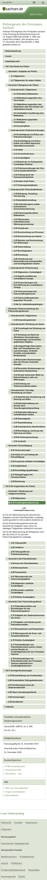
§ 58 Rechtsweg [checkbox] (18, 481)
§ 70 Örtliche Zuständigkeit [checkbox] (22, 597)
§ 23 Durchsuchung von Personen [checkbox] (28, 232)
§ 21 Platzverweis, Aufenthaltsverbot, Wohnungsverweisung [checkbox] (23, 221)
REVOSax (36, 14)
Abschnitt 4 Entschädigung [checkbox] (20, 446)
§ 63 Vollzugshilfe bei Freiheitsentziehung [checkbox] (20, 553)
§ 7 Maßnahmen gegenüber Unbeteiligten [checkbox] (25, 121)
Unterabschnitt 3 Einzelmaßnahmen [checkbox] (26, 190)
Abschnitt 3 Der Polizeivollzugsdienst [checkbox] (24, 602)
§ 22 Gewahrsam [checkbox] (21, 228)
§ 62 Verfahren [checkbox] (17, 547)
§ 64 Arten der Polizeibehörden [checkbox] (24, 563)
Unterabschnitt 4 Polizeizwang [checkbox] (24, 268)
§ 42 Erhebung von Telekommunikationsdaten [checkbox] (25, 385)
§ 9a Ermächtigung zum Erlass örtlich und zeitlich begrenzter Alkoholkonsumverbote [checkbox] (27, 143)
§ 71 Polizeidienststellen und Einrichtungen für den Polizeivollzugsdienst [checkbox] (23, 608)
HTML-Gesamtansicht (15, 766)
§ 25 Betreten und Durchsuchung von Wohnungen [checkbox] (28, 241)
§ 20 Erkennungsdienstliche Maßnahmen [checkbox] (26, 214)
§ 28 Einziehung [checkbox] (21, 255)
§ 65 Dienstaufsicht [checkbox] (19, 568)
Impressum (31, 822)
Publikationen (27, 856)
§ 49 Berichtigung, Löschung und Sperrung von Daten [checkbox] (28, 432)
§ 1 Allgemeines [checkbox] (18, 76)
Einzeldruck (10, 774)
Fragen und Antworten (15, 792)
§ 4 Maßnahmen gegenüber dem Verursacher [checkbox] (28, 99)
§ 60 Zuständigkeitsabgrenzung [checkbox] (24, 503)
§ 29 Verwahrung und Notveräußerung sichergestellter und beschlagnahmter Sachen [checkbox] (28, 261)
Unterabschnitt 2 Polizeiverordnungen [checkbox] (27, 130)
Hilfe (20, 774)
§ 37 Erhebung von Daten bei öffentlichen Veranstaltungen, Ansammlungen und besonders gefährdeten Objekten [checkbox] (27, 338)
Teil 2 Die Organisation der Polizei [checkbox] (20, 486)
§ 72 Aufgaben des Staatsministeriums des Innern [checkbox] (27, 616)
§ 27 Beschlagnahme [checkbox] (23, 251)
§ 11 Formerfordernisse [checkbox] (24, 154)
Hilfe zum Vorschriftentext (16, 788)
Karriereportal (8, 876)
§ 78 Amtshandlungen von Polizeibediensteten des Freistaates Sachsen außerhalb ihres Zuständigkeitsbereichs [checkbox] (26, 662)
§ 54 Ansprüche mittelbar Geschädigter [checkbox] (28, 461)
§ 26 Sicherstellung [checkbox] (22, 247)
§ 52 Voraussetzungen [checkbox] (20, 450)
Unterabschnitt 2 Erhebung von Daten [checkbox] (27, 324)
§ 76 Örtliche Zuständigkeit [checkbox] (22, 640)
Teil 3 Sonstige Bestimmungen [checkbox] (18, 671)
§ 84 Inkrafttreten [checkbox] (15, 702)
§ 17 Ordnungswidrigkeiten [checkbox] (25, 185)
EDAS (21, 876)
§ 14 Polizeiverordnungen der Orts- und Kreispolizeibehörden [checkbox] (29, 169)
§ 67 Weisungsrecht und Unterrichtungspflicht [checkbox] (21, 578)
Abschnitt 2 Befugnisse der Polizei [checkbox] (23, 85)
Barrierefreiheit (11, 795)
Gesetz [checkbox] (8, 56)
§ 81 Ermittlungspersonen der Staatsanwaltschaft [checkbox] (21, 686)
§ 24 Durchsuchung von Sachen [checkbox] (28, 236)
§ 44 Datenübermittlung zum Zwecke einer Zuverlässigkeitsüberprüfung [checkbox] (26, 405)
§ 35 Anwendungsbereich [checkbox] (25, 320)
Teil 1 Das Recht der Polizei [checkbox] (17, 66)
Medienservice (9, 856)
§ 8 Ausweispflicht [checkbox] (22, 126)
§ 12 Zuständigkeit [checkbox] (22, 158)
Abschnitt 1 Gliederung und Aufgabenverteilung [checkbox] (20, 492)
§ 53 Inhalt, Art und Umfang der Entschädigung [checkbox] (24, 456)
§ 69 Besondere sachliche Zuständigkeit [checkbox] (22, 591)
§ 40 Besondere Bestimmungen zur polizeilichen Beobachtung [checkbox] (29, 369)
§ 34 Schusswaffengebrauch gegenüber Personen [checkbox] (26, 299)
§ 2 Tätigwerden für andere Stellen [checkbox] (26, 80)
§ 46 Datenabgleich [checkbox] (22, 419)
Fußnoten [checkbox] (9, 707)
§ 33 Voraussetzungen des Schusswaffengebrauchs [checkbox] (25, 292)
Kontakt (18, 822)
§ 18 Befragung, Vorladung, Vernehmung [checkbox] (26, 195)
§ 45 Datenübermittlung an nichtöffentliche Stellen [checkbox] (25, 413)
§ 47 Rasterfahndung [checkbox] (23, 423)
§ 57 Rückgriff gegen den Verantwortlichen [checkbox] (22, 476)
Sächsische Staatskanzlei (15, 843)
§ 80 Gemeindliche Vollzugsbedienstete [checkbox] (25, 680)
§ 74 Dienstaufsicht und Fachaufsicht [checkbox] (27, 629)
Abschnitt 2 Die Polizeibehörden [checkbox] (22, 559)
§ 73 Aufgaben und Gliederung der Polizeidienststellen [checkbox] (26, 623)
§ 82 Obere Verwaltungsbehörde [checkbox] (22, 692)
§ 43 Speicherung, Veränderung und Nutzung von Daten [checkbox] (29, 398)
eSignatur (6, 829)
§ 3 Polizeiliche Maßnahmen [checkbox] (26, 94)
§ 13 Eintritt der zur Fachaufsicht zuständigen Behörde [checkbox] (28, 163)
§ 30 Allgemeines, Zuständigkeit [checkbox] (27, 272)
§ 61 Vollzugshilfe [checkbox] (18, 543)
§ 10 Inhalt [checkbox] (18, 150)
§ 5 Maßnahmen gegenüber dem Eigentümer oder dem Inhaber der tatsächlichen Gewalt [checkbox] (28, 106)
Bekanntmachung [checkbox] (13, 51)
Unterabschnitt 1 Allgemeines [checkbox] (24, 90)
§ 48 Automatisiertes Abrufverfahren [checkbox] (29, 427)
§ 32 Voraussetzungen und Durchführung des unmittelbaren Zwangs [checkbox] (28, 285)
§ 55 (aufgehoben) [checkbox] (19, 466)
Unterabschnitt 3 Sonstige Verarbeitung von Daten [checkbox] (22, 391)
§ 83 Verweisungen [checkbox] (16, 697)
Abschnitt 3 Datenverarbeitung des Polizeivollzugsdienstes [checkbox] (23, 310)
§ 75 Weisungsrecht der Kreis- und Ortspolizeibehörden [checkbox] (26, 634)
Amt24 (4, 863)
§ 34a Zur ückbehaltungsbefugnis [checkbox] (28, 304)
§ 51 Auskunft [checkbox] (20, 441)
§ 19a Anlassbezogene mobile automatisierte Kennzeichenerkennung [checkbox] (27, 206)
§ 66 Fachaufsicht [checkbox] (18, 572)
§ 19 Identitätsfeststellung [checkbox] (25, 200)
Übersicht (6, 822)
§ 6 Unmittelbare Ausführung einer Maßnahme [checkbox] (29, 114)
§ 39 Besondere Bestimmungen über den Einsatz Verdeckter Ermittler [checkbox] (27, 362)
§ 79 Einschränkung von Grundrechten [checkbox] (25, 676)
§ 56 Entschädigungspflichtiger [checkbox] (24, 470)
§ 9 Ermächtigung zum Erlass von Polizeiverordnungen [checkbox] (28, 136)
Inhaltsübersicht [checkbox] (12, 61)
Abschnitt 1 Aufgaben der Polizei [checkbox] (22, 71)
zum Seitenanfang (13, 813)
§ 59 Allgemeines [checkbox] (18, 498)
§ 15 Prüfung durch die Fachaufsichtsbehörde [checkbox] (24, 176)
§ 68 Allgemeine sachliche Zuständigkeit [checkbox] (22, 584)
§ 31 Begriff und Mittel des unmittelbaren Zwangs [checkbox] (25, 277)
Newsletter (34, 870)
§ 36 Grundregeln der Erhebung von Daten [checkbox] (29, 329)
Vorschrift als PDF (13, 770)
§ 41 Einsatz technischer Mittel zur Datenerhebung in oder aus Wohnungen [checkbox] (29, 377)
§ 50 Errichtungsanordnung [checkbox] (26, 437)
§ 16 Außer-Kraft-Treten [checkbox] (24, 181)
